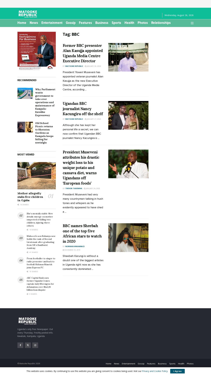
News (34, 22)
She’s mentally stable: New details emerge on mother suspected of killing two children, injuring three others (40, 219)
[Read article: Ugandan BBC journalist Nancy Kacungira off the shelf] (128, 115)
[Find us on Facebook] (20, 345)
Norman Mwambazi (75, 246)
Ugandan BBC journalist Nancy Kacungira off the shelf (83, 108)
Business (101, 22)
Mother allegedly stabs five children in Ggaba (30, 197)
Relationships (161, 22)
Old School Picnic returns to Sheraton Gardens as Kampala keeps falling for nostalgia (44, 133)
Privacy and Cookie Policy (155, 371)
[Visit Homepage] (28, 14)
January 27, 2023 (93, 119)
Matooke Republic (74, 66)
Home (21, 22)
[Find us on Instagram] (35, 345)
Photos (143, 22)
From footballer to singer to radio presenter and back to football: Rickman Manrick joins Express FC (41, 263)
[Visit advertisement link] (36, 51)
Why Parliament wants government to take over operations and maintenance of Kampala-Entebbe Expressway (45, 102)
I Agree (177, 371)
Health (129, 22)
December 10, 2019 (72, 250)
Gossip (71, 22)
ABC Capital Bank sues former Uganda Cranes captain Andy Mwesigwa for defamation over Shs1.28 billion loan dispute (40, 283)
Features (85, 22)
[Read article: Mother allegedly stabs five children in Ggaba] (36, 175)
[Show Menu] (192, 23)
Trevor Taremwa (73, 188)
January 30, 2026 (93, 66)
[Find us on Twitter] (28, 345)
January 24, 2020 (92, 188)
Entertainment (51, 22)
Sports (116, 22)
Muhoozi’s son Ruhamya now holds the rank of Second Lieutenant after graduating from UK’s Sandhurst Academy (41, 242)
